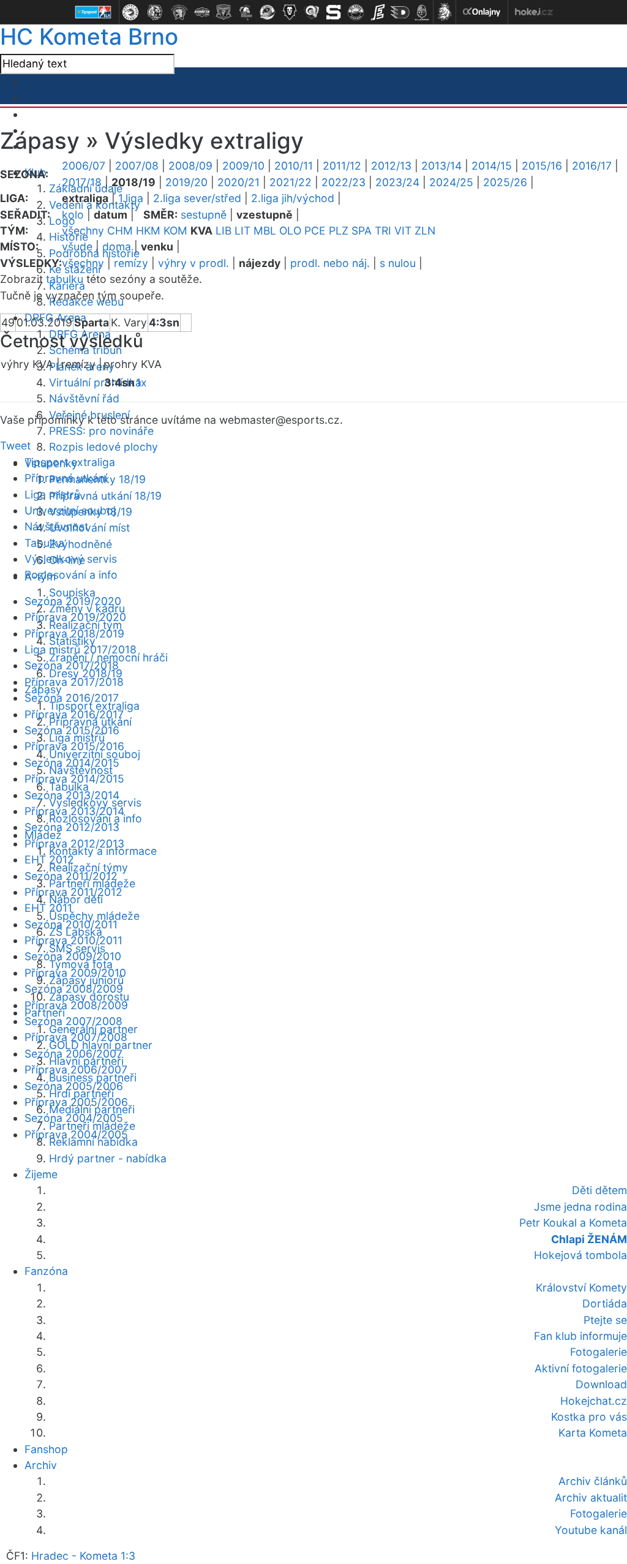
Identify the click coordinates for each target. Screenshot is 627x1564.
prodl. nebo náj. (330, 263)
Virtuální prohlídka (95, 382)
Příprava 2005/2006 (76, 1102)
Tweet (15, 445)
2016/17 (592, 165)
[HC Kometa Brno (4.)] (201, 12)
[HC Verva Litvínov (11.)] (356, 12)
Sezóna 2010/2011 (71, 924)
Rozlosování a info (71, 574)
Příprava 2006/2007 (75, 1069)
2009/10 (243, 165)
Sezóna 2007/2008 (73, 1021)
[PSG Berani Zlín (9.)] (312, 12)
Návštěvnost (56, 526)
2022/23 (343, 182)
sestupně (204, 214)
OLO (290, 230)
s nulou (398, 263)
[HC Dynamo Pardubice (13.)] (400, 12)
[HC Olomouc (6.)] (246, 12)
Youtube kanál (591, 1530)
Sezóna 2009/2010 (72, 956)
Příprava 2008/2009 (76, 1005)
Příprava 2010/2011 (73, 940)
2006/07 (83, 165)
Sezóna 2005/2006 (73, 1086)
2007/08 (137, 165)
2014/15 (491, 165)
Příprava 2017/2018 (74, 681)
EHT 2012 (49, 859)
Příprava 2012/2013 (74, 843)
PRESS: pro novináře (101, 430)
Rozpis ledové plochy (103, 446)
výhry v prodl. (193, 263)
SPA (361, 230)
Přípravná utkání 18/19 (105, 495)
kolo (73, 214)
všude (77, 246)
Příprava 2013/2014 (74, 811)
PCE (315, 230)
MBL (264, 230)
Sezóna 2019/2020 (72, 601)
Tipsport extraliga (69, 462)
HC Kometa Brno (89, 36)
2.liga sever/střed (197, 198)
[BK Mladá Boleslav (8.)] (290, 12)
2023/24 (397, 182)
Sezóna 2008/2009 (73, 988)
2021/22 (290, 182)
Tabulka (44, 542)
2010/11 (293, 165)
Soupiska (72, 592)
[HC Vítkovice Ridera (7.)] (268, 12)
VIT (402, 230)
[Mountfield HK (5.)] (223, 12)
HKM (148, 230)
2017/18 (82, 182)
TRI (383, 230)
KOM (175, 230)
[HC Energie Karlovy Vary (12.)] (378, 12)
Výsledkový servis (70, 558)
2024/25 (451, 182)
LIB (223, 230)
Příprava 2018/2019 (74, 633)
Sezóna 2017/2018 (71, 665)
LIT (242, 230)
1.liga (130, 198)
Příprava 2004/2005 (76, 1134)
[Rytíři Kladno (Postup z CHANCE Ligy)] (422, 12)
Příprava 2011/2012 (73, 891)
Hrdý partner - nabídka (108, 1158)
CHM (120, 230)
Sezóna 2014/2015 (71, 762)
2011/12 (342, 165)
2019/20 (186, 182)
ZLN (425, 230)
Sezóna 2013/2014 (71, 795)
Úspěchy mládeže (94, 915)
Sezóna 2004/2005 (73, 1117)
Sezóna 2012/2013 (71, 827)
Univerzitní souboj (70, 510)
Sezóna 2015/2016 (71, 730)
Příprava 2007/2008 (75, 1037)
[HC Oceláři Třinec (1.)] (130, 12)
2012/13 (391, 165)
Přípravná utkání (65, 478)
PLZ (338, 230)
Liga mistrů (52, 494)
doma (116, 246)
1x (141, 382)
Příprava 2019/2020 (75, 617)
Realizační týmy (88, 867)
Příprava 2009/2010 (75, 972)
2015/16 (542, 165)
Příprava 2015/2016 (74, 746)
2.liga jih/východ (292, 198)
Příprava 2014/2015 (74, 778)
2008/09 (190, 165)
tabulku (64, 279)
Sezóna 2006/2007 (73, 1053)
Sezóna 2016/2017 (71, 697)
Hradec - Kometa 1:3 (83, 1555)
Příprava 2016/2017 (74, 714)
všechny (83, 230)
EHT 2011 (48, 907)
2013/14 (441, 165)
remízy (131, 263)
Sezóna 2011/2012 (71, 876)
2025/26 (505, 182)
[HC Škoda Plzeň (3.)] (179, 12)
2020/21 (238, 182)
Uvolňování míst (89, 527)
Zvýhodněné (80, 544)
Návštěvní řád (84, 398)
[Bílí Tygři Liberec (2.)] (154, 12)
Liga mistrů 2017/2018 (80, 649)
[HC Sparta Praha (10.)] (334, 12)
